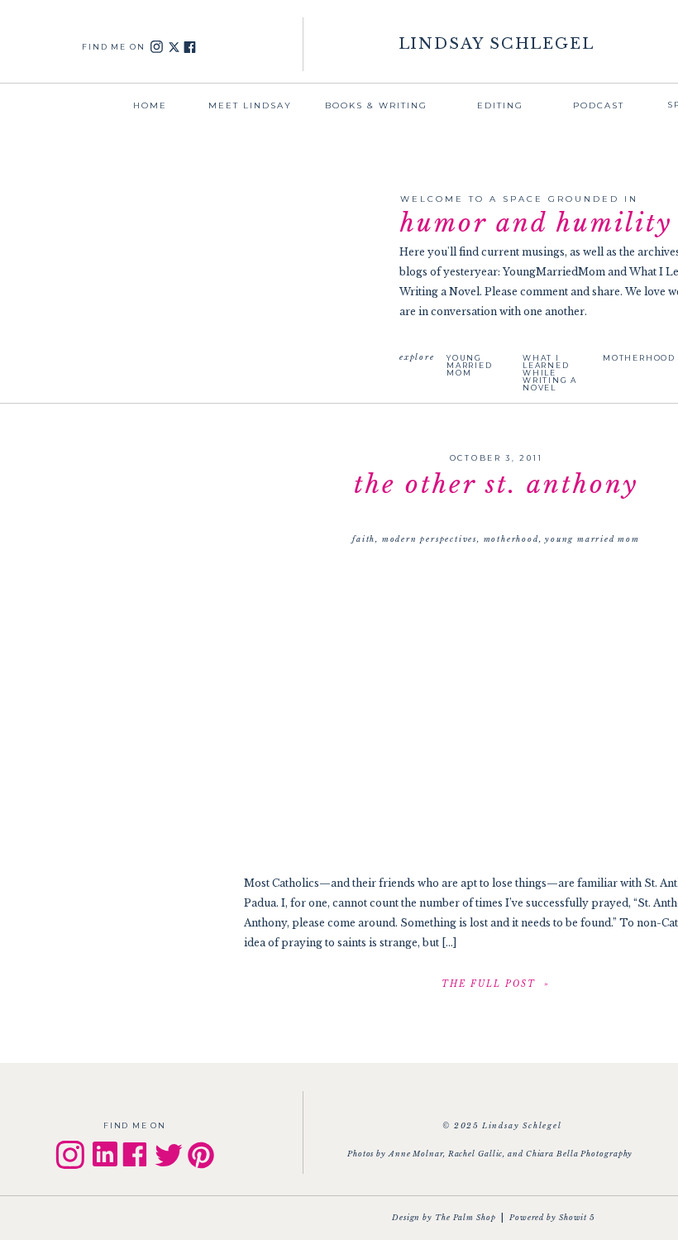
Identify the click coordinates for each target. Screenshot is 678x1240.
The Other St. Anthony (496, 484)
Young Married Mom (592, 538)
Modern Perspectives (429, 538)
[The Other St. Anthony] (496, 983)
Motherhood (511, 538)
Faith (363, 538)
